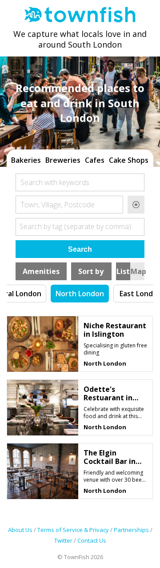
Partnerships (131, 530)
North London (80, 293)
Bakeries (26, 160)
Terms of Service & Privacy (73, 530)
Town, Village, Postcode (57, 204)
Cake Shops (128, 160)
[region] (80, 159)
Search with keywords (54, 182)
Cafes (94, 160)
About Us (20, 530)
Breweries (62, 160)
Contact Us (91, 540)
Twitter (63, 540)
